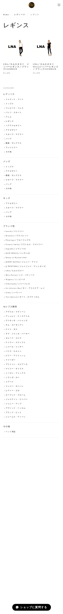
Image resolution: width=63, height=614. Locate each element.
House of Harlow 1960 (16, 258)
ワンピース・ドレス (15, 108)
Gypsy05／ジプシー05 (16, 249)
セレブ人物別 (10, 306)
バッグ (9, 139)
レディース (19, 14)
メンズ (6, 161)
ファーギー (11, 360)
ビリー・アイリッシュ (16, 356)
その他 (9, 152)
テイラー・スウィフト (16, 342)
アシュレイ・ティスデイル (18, 316)
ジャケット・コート (15, 99)
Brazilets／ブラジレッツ (17, 236)
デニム (9, 117)
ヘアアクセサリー (14, 126)
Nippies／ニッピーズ (15, 279)
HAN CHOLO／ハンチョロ (18, 253)
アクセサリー (12, 130)
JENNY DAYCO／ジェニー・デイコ (22, 262)
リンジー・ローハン (15, 386)
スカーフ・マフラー (15, 134)
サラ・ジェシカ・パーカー (18, 334)
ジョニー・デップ (14, 404)
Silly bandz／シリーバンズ (18, 284)
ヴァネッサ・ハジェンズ (17, 321)
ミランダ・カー (13, 377)
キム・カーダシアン (15, 325)
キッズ (6, 198)
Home (6, 14)
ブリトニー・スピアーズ (17, 364)
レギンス (10, 121)
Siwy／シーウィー (14, 293)
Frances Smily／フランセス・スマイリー (24, 244)
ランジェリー (12, 147)
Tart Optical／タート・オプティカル (22, 297)
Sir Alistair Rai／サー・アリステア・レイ (25, 288)
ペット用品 (11, 432)
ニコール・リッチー (15, 347)
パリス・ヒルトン (14, 351)
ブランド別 (9, 226)
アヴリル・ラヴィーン (16, 312)
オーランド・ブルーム (16, 395)
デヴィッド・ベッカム (16, 408)
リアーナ (10, 382)
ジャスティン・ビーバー (17, 399)
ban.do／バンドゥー (15, 231)
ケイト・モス (12, 329)
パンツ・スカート (14, 112)
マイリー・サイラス (15, 369)
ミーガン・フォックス (16, 373)
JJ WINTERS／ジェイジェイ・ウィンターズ (26, 266)
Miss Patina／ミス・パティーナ (20, 275)
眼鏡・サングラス (14, 143)
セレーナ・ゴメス (14, 338)
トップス (10, 104)
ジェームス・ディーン (16, 417)
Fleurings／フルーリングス (18, 240)
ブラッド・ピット (14, 412)
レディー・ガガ (13, 391)
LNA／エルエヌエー (15, 271)
